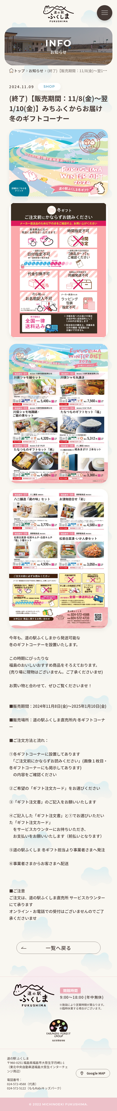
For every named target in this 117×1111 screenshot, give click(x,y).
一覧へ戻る (58, 947)
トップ (19, 70)
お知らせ (36, 70)
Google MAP (96, 1073)
